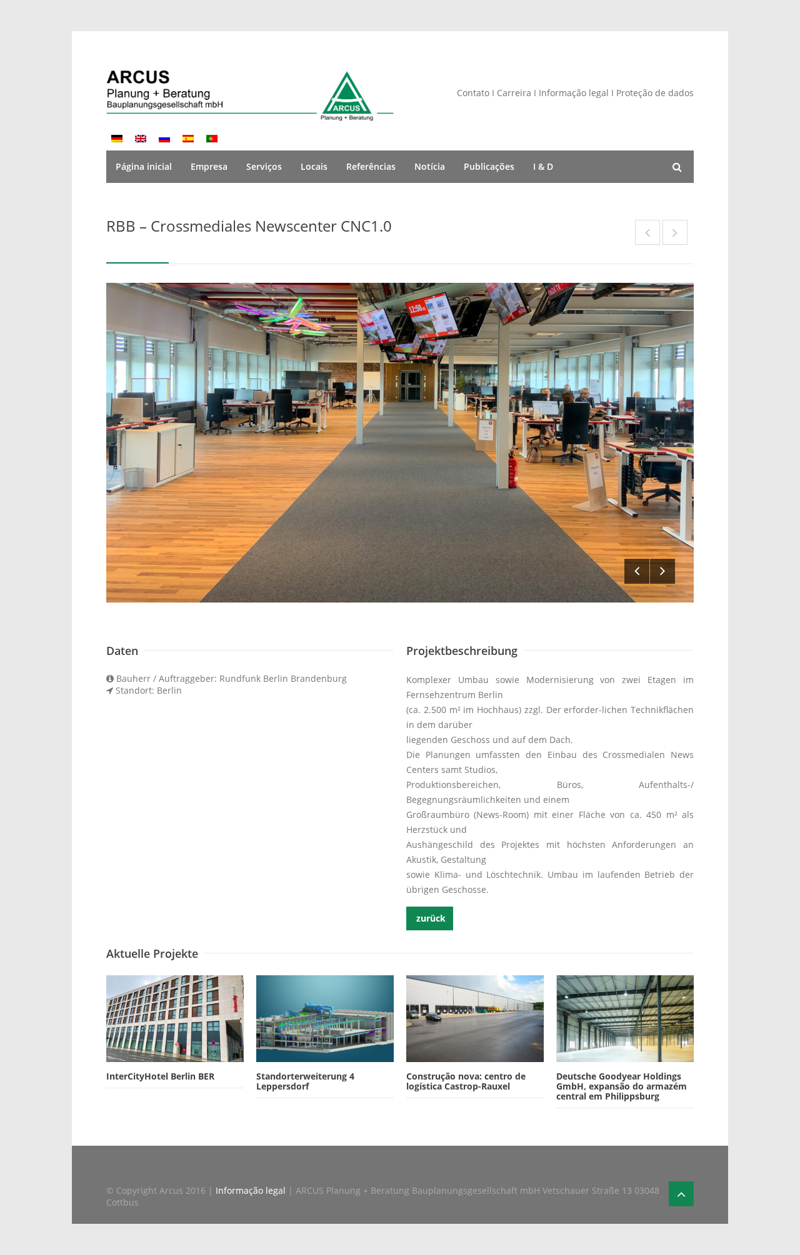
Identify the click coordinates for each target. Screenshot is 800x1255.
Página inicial (144, 166)
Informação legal (574, 93)
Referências (371, 166)
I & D (543, 166)
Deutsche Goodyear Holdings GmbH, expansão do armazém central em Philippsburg (621, 1086)
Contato (473, 93)
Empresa (209, 166)
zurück (430, 918)
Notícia (429, 166)
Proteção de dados (655, 93)
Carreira (515, 93)
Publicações (489, 166)
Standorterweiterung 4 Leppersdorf (305, 1081)
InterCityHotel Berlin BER (160, 1076)
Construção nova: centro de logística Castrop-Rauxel (466, 1081)
